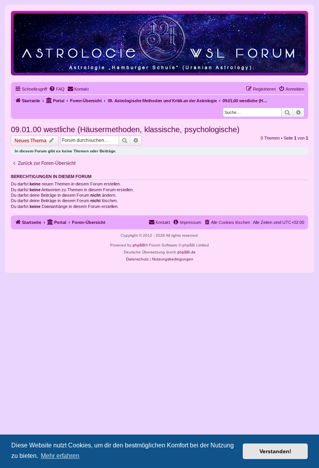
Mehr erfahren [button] (60, 455)
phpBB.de (186, 252)
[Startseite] (159, 43)
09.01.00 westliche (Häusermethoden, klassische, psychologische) (125, 129)
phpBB (139, 245)
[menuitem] (57, 89)
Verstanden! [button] (275, 451)
